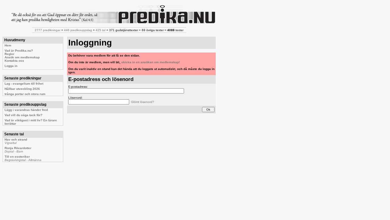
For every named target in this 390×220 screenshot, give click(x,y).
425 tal (100, 30)
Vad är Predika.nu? (19, 50)
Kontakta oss (14, 60)
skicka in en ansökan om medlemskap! (150, 62)
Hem (8, 45)
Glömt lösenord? (142, 102)
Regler (9, 54)
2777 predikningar (47, 30)
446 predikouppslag (78, 30)
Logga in (11, 66)
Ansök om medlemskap (22, 57)
